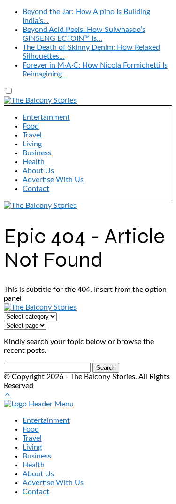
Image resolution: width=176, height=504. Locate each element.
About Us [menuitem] (38, 474)
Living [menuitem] (32, 447)
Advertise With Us (53, 179)
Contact (36, 188)
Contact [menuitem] (36, 492)
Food (31, 126)
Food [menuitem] (31, 429)
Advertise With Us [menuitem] (53, 483)
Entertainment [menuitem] (46, 420)
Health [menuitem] (34, 465)
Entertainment (46, 117)
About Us (38, 171)
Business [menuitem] (37, 456)
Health (34, 162)
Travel (32, 135)
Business (37, 153)
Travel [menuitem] (32, 438)
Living (32, 144)
